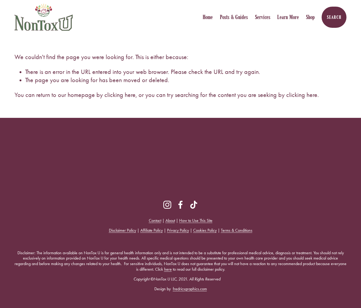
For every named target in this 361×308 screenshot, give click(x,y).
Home (208, 17)
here (168, 269)
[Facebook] (180, 204)
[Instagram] (167, 204)
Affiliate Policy (151, 230)
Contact (155, 220)
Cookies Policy (205, 230)
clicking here (120, 95)
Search (334, 17)
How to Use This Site (195, 220)
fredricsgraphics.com (190, 288)
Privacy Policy (178, 230)
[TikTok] (193, 204)
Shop (310, 17)
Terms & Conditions (236, 230)
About (170, 220)
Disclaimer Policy (122, 230)
